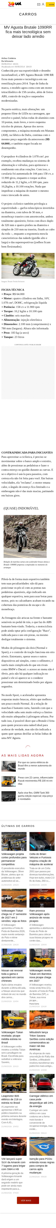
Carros (28, 14)
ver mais (26, 1200)
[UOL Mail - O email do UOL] (38, 4)
